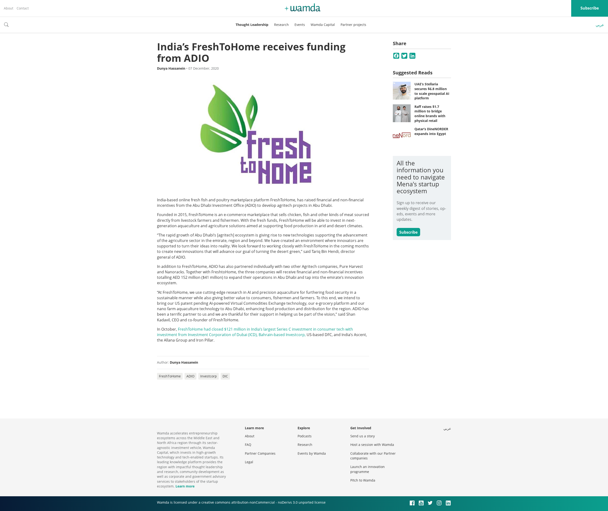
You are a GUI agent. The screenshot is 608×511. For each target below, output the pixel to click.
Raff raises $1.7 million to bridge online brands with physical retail (429, 113)
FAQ (248, 444)
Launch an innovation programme (367, 469)
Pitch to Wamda (362, 480)
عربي (600, 25)
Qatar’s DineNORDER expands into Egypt (431, 131)
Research (281, 24)
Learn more (185, 486)
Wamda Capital (323, 24)
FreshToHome (170, 376)
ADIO (190, 376)
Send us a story (362, 436)
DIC (225, 376)
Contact (23, 8)
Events (299, 24)
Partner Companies (260, 453)
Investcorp (208, 376)
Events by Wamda (312, 453)
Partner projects (353, 24)
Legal (249, 462)
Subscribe (589, 8)
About (8, 8)
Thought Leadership (252, 24)
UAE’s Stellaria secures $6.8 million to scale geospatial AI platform (431, 91)
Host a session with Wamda (372, 444)
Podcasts (305, 436)
